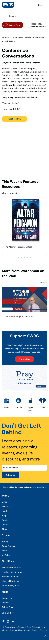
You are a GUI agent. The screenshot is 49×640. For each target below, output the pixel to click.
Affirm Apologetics (10, 585)
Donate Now (24, 359)
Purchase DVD (14, 118)
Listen (4, 502)
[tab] (18, 257)
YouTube (6, 555)
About (5, 529)
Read (4, 511)
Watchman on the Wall (12, 567)
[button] (46, 5)
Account (6, 602)
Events (5, 520)
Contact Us (7, 598)
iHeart (5, 550)
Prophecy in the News (12, 572)
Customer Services (39, 630)
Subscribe (10, 475)
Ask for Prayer (8, 607)
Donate (5, 524)
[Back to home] (8, 5)
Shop (4, 515)
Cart (39, 5)
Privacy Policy (24, 630)
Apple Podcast (8, 546)
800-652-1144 (9, 613)
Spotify (5, 541)
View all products (10, 193)
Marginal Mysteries (10, 581)
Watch (5, 506)
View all (43, 282)
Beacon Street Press (11, 576)
